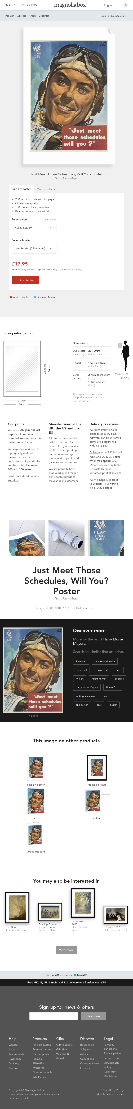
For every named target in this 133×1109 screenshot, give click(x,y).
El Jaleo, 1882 (112, 927)
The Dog (11, 927)
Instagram (86, 1068)
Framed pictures (43, 1049)
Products (29, 5)
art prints (47, 211)
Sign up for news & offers (66, 1007)
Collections (45, 15)
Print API (107, 1090)
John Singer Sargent (116, 930)
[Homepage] (66, 6)
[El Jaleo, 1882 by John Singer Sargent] (116, 915)
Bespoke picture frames (38, 1094)
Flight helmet (99, 678)
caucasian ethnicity (105, 661)
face (119, 670)
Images (10, 5)
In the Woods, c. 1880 (81, 923)
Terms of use (111, 1058)
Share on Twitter (46, 297)
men (106, 696)
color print (81, 670)
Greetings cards (42, 1072)
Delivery (95, 452)
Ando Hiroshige (47, 930)
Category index (89, 1063)
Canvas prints (41, 1054)
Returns (13, 1068)
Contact (13, 1045)
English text (101, 670)
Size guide (50, 219)
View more (66, 950)
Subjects (21, 15)
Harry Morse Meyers (66, 178)
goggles (119, 678)
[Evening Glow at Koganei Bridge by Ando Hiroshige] (50, 912)
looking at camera (85, 696)
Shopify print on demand (110, 1094)
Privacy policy (112, 1053)
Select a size (34, 219)
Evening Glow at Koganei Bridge (48, 926)
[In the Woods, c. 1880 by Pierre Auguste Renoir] (83, 903)
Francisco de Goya (16, 930)
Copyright (110, 1071)
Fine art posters (42, 1045)
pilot (99, 704)
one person (82, 704)
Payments (15, 1059)
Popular (9, 15)
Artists (32, 15)
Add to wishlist (21, 297)
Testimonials (16, 1054)
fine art (79, 678)
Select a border (21, 240)
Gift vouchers (64, 1045)
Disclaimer (110, 1076)
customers (71, 481)
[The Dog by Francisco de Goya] (17, 908)
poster (113, 704)
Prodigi (120, 1090)
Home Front (112, 687)
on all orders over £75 (66, 982)
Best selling (87, 1045)
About (12, 1049)
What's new (40, 1077)
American (81, 661)
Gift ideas (62, 1049)
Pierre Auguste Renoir (80, 929)
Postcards (38, 1067)
